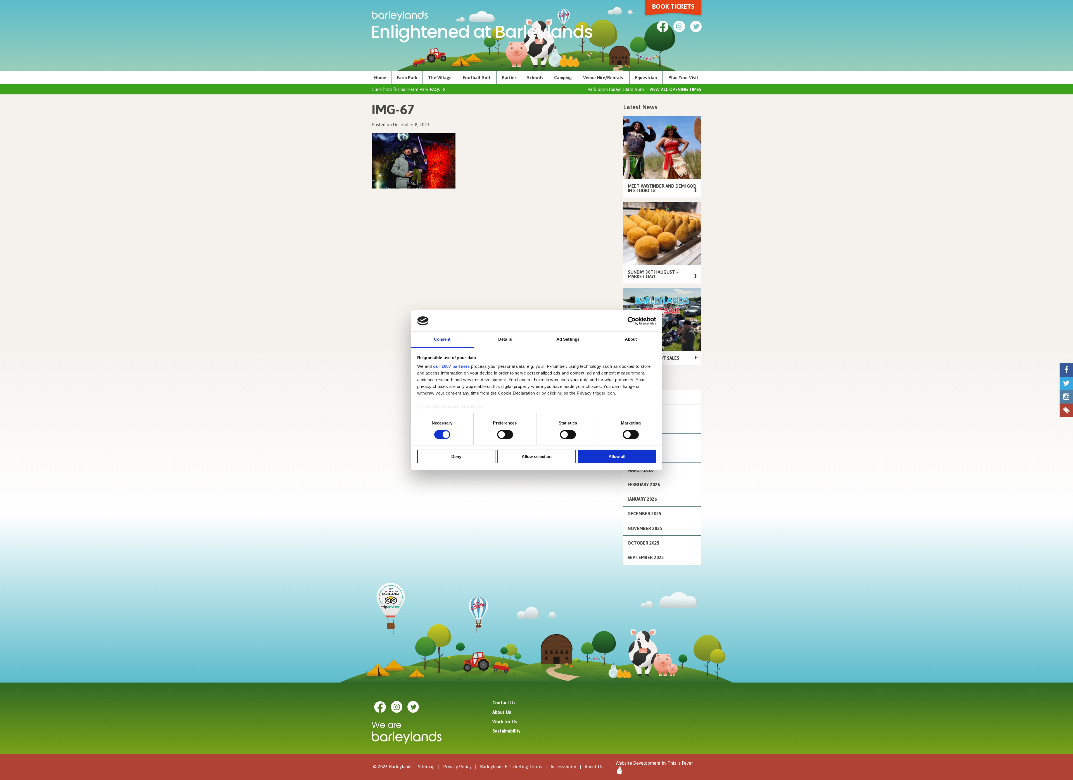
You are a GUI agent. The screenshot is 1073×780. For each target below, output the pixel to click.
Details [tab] (505, 339)
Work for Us (504, 721)
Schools (535, 77)
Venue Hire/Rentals (603, 77)
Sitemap (426, 766)
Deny (456, 456)
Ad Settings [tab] (568, 339)
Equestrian (646, 77)
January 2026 (642, 499)
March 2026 (641, 470)
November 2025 (645, 528)
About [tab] (631, 339)
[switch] (505, 434)
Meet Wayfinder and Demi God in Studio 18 (662, 188)
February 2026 (644, 484)
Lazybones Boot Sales (653, 358)
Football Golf (477, 77)
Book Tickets (673, 6)
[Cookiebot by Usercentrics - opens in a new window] (631, 321)
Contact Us (504, 702)
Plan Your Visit (683, 77)
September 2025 (646, 557)
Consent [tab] (442, 339)
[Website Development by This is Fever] (619, 770)
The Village (440, 77)
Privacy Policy (457, 766)
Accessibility (563, 766)
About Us (501, 712)
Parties (509, 77)
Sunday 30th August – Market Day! (653, 274)
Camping (563, 77)
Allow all (617, 456)
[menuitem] (380, 77)
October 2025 (643, 542)
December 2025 (644, 513)
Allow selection (537, 456)
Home (380, 77)
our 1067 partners (451, 366)
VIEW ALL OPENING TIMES (675, 89)
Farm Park (407, 77)
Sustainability (506, 730)
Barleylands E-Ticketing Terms (511, 766)
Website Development (638, 762)
